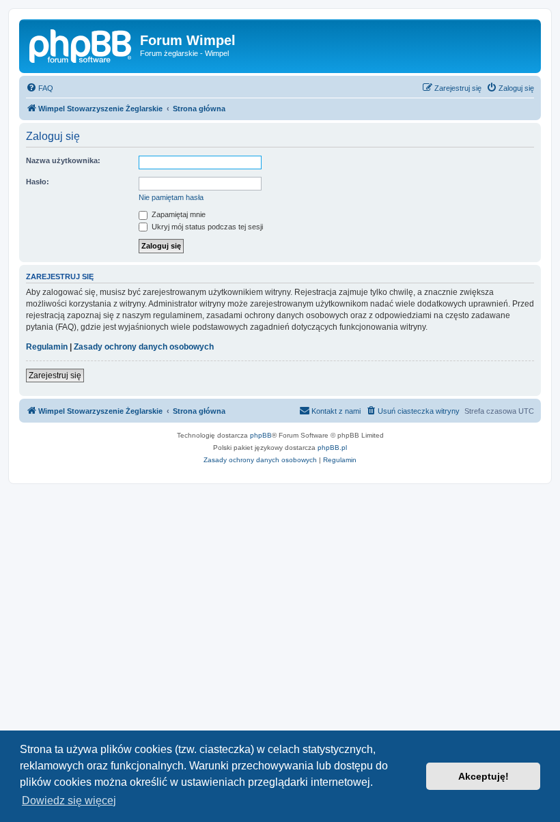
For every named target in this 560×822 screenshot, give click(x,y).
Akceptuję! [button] (483, 776)
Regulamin (47, 347)
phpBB (261, 435)
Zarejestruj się (55, 375)
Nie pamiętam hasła (171, 197)
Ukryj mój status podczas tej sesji (206, 227)
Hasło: (37, 182)
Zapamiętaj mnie (178, 214)
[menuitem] (39, 88)
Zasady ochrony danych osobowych (144, 347)
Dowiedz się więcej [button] (69, 800)
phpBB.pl (332, 447)
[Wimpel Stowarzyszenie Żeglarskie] (81, 44)
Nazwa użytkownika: (63, 160)
